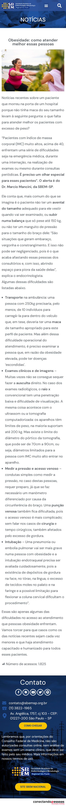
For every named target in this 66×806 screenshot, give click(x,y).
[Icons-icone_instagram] (26, 692)
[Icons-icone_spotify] (47, 692)
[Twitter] (40, 692)
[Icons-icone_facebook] (18, 692)
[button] (46, 5)
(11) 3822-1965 (20, 708)
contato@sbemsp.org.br (28, 703)
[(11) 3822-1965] (4, 708)
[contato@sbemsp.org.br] (4, 703)
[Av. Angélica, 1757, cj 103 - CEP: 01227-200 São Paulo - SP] (5, 716)
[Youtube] (33, 692)
